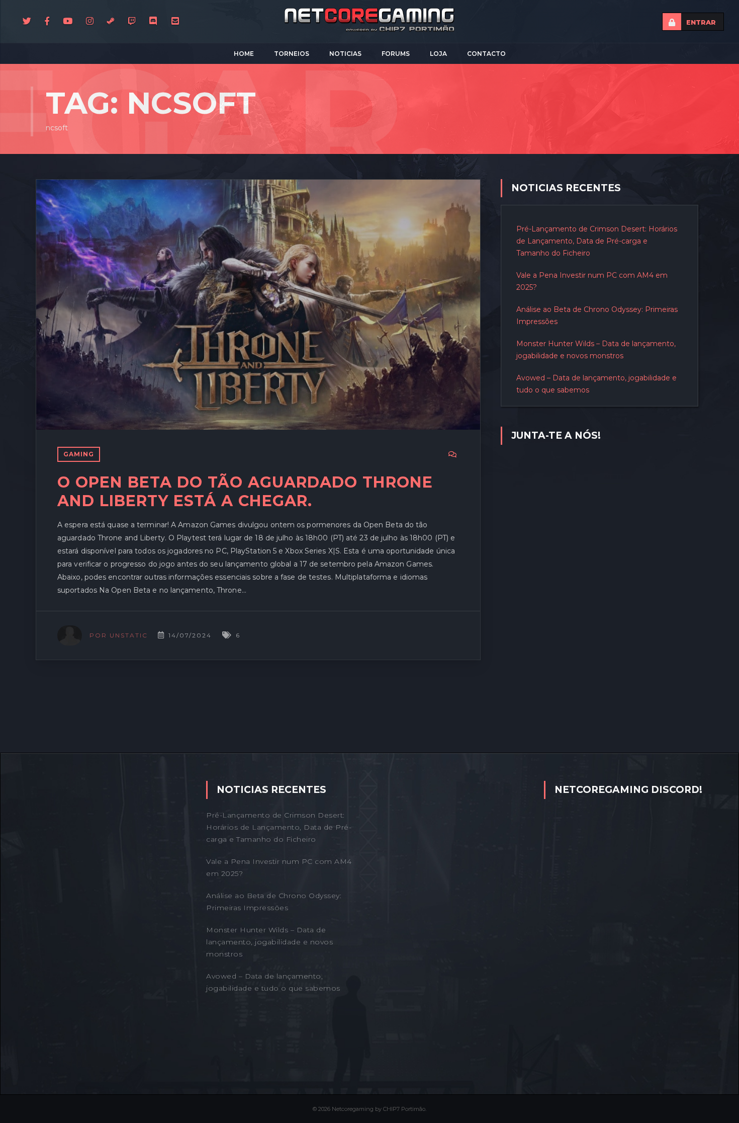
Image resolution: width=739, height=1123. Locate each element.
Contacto (486, 53)
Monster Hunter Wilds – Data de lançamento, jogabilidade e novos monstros (269, 941)
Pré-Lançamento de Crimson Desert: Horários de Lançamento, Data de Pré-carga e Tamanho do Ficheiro (596, 241)
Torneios (291, 53)
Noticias (345, 53)
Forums (396, 53)
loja (438, 53)
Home (244, 53)
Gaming (78, 454)
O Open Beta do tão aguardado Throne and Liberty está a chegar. (245, 492)
